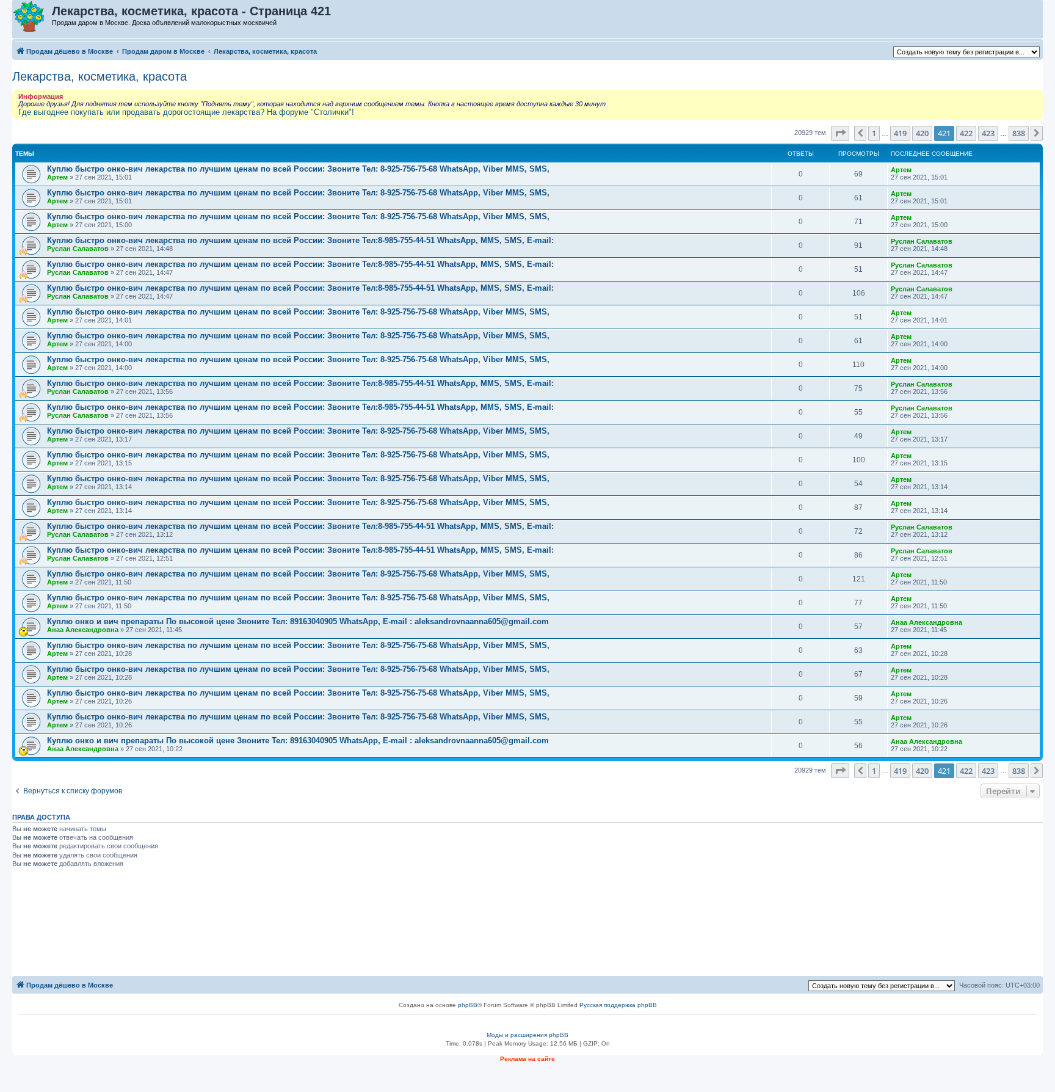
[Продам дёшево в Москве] (32, 17)
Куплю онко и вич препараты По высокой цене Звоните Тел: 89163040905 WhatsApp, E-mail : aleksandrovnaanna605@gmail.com (298, 621)
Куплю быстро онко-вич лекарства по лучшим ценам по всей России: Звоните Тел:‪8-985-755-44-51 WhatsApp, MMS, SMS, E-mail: (300, 240)
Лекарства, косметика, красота (99, 76)
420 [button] (922, 133)
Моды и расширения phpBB (527, 1035)
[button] (840, 133)
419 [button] (900, 133)
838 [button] (1018, 133)
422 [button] (966, 133)
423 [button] (988, 133)
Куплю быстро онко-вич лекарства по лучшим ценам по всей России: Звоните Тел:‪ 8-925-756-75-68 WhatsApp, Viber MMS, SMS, (298, 168)
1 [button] (874, 133)
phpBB (467, 1005)
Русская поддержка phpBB (618, 1005)
